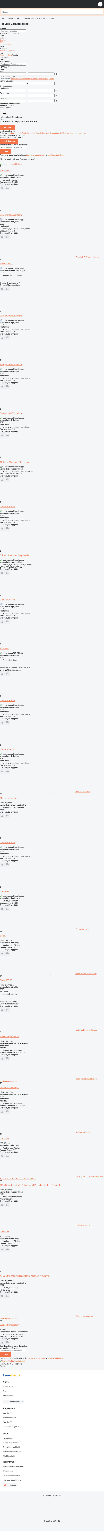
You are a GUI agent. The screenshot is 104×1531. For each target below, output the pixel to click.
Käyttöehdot (8, 1438)
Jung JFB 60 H (7, 980)
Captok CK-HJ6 (7, 506)
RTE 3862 (4, 648)
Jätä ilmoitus (9, 141)
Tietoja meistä (8, 1387)
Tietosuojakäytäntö (11, 1443)
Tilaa (6, 151)
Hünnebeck (5, 170)
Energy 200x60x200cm (11, 215)
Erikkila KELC (6, 264)
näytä (5, 113)
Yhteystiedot (8, 1395)
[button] (100, 4)
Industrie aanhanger (9, 1087)
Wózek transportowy (10, 1325)
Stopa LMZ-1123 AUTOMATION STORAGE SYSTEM (25, 1276)
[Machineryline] (3, 18)
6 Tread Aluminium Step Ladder (15, 555)
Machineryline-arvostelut (13, 1451)
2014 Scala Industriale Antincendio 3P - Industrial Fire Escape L (30, 1185)
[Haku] (100, 11)
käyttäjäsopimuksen (56, 155)
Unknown (4, 1138)
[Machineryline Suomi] (17, 4)
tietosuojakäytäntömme (35, 155)
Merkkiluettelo (9, 1456)
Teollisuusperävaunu (9, 1036)
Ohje (5, 1391)
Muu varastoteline (8, 798)
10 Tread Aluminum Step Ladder (15, 462)
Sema (2, 936)
